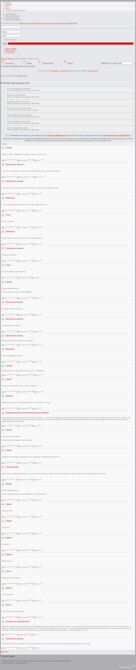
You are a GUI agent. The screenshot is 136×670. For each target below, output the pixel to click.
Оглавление (9, 63)
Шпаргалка (10, 198)
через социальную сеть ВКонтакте (116, 135)
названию (63, 71)
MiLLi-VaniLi (22, 76)
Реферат (9, 521)
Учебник (9, 366)
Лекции (9, 147)
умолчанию (55, 71)
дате (70, 71)
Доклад (8, 571)
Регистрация (9, 52)
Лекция (9, 282)
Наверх (70, 63)
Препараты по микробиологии (17, 621)
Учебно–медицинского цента (58, 135)
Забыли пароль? (11, 48)
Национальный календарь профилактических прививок (27, 412)
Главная (4, 59)
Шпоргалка (10, 231)
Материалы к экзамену (15, 164)
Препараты (10, 349)
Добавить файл (47, 63)
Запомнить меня (11, 40)
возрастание (93, 71)
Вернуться (4, 651)
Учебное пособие (12, 467)
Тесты (8, 214)
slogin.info (133, 57)
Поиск (29, 63)
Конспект (9, 396)
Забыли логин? (10, 50)
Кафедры (10, 59)
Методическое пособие (14, 302)
